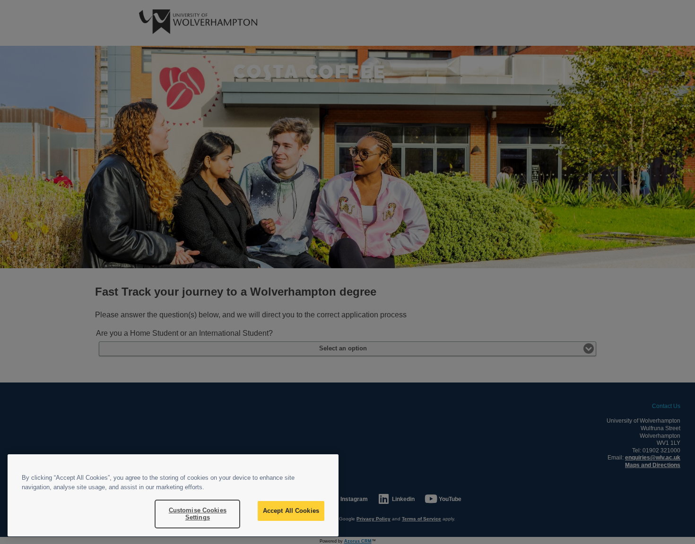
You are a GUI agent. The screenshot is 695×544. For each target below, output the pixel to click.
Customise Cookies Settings (197, 514)
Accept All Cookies (291, 510)
